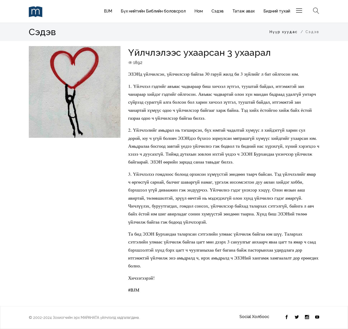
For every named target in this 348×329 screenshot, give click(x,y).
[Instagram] (307, 317)
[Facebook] (297, 317)
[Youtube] (317, 317)
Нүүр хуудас (284, 32)
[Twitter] (287, 317)
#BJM (133, 290)
